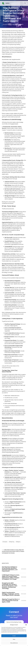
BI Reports (18, 541)
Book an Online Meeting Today (14, 622)
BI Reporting (11, 541)
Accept (14, 635)
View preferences (14, 642)
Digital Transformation (16, 24)
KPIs (22, 24)
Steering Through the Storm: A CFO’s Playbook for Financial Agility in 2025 (10, 600)
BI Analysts (5, 541)
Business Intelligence (7, 24)
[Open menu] (25, 3)
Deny (14, 639)
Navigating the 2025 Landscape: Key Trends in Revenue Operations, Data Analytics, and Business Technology (9, 585)
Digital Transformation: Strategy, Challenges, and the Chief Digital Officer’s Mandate (11, 594)
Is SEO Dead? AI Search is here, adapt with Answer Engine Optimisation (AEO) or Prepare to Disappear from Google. (13, 551)
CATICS (7, 3)
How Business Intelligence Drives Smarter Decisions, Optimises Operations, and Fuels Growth (9, 569)
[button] (26, 624)
